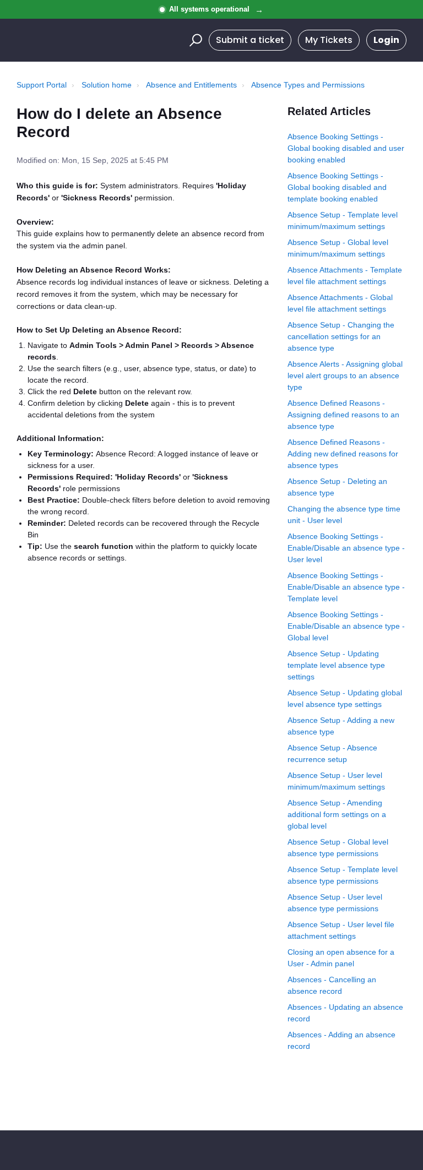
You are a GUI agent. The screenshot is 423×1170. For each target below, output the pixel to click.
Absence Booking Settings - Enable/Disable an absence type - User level (346, 548)
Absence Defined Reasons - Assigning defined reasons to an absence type (343, 415)
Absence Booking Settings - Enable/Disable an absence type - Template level (346, 587)
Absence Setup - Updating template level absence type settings (336, 665)
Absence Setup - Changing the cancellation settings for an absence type (341, 336)
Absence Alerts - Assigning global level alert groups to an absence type (345, 375)
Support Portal (42, 84)
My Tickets (328, 40)
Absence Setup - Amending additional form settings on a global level (337, 814)
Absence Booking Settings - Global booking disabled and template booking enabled (337, 187)
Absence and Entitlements (191, 84)
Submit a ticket (250, 40)
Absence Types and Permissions (308, 84)
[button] (194, 40)
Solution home (107, 84)
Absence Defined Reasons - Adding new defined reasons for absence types (343, 454)
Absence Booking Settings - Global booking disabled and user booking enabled (346, 148)
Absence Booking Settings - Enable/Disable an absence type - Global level (346, 626)
